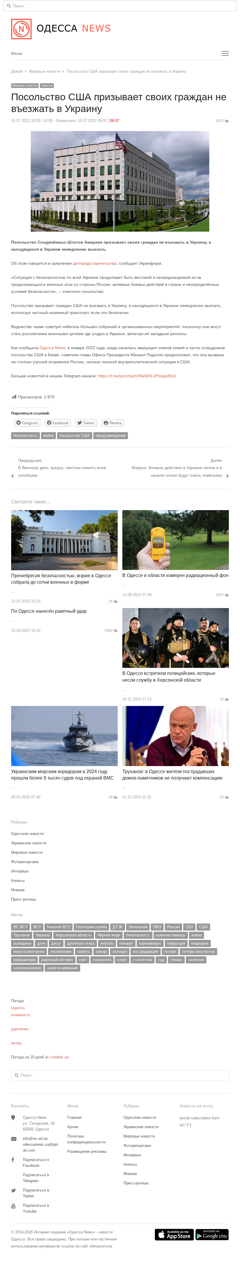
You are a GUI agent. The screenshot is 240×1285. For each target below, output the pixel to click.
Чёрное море (108, 935)
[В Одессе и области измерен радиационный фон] (175, 513)
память (83, 951)
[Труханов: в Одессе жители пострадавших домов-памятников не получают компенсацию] (175, 709)
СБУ (189, 927)
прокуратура (24, 960)
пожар (101, 951)
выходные (22, 943)
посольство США (74, 435)
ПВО (157, 927)
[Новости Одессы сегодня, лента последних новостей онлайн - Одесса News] (120, 29)
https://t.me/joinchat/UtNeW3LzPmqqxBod (136, 376)
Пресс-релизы (23, 899)
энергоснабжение (62, 968)
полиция (119, 951)
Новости (47, 85)
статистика (142, 960)
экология (196, 960)
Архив (72, 1127)
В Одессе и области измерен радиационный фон (175, 575)
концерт (126, 943)
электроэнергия (27, 968)
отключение (60, 951)
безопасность (25, 435)
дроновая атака (81, 943)
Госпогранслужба (91, 927)
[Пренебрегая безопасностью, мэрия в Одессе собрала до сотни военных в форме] (64, 513)
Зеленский (137, 927)
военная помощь (171, 935)
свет (83, 960)
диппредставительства (94, 263)
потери (170, 951)
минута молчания (28, 951)
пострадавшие (145, 951)
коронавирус (150, 943)
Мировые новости (24, 85)
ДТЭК (118, 927)
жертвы (107, 943)
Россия (173, 927)
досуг (56, 943)
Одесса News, (52, 347)
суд (161, 960)
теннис (176, 960)
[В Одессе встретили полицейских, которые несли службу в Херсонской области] (175, 611)
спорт (122, 960)
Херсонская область (74, 935)
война (48, 435)
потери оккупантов (198, 951)
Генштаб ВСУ (58, 927)
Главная (74, 1117)
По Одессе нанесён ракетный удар (49, 611)
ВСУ (37, 927)
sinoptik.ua (59, 1057)
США (203, 927)
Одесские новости (27, 833)
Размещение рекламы (87, 1151)
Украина (43, 935)
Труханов (21, 935)
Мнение (18, 890)
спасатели (102, 960)
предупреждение (111, 435)
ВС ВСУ (20, 927)
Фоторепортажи (25, 862)
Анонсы (18, 880)
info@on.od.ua (35, 1138)
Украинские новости (28, 843)
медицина (199, 943)
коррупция (176, 943)
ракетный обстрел (57, 960)
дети (41, 943)
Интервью (20, 871)
